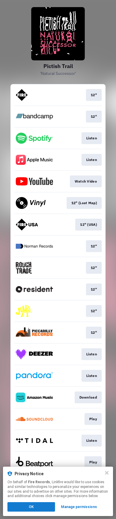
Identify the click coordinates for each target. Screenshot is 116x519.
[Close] (107, 473)
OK (31, 507)
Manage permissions (79, 507)
